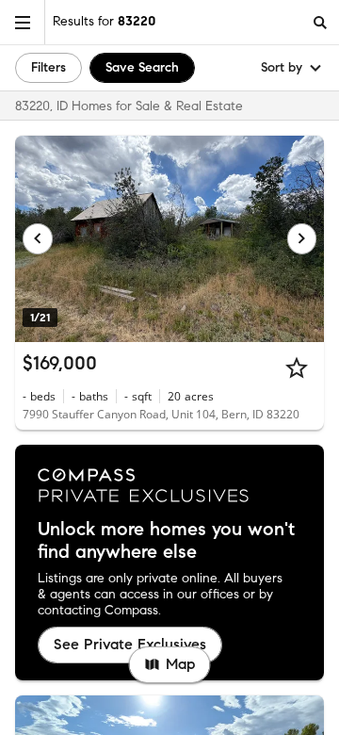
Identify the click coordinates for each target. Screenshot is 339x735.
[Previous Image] (38, 238)
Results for (104, 21)
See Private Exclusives (130, 644)
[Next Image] (302, 238)
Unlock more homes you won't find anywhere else (166, 541)
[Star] (296, 367)
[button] (22, 22)
